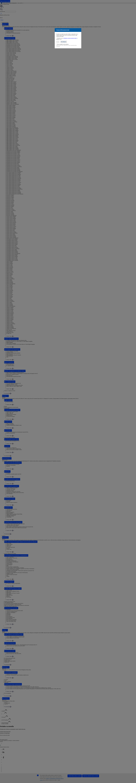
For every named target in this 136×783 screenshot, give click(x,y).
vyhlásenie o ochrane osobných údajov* (70, 38)
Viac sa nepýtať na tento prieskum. (63, 44)
